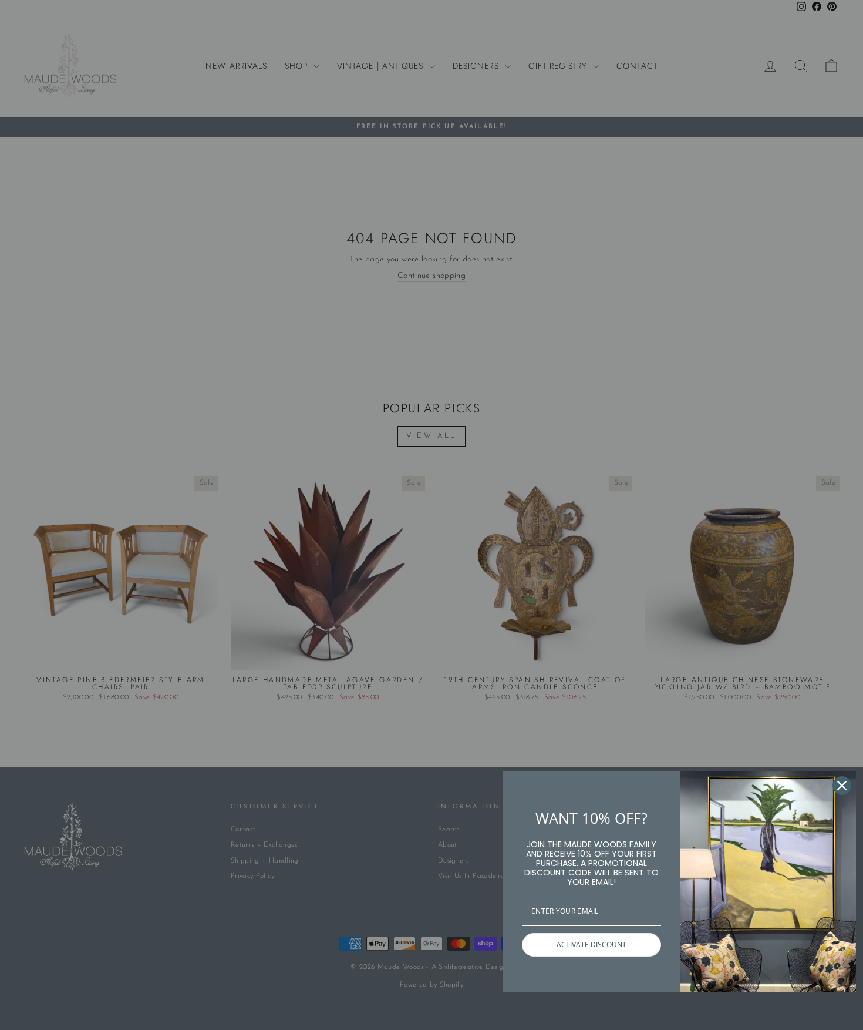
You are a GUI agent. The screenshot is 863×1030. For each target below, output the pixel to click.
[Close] (842, 785)
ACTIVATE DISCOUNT (591, 945)
